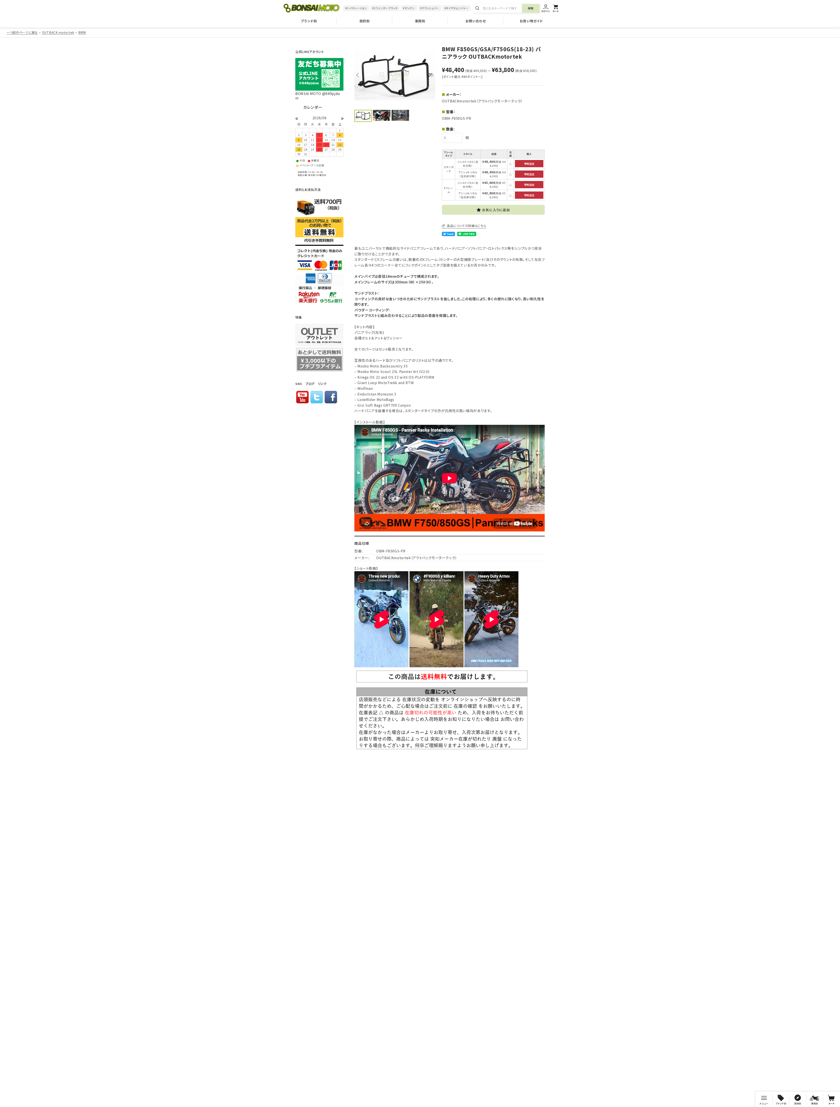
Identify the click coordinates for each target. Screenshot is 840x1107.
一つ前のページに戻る (22, 32)
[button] (432, 75)
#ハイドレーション (356, 8)
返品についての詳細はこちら (466, 225)
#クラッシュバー (429, 8)
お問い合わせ (476, 21)
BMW (82, 32)
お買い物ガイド (531, 21)
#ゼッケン (409, 8)
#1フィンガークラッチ (384, 8)
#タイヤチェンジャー (456, 8)
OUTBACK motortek (58, 32)
